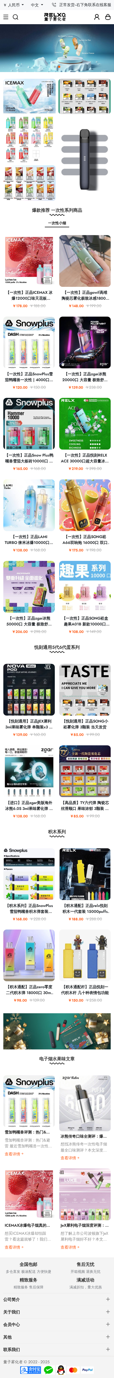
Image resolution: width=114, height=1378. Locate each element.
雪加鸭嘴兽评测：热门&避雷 (29, 1132)
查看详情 (12, 1154)
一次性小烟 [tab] (57, 223)
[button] (55, 67)
